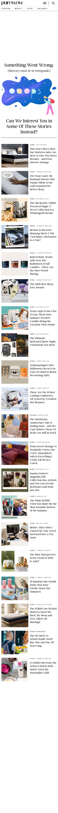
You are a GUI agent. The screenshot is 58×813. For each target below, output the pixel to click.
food (30, 9)
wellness (42, 9)
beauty (18, 9)
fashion (6, 9)
